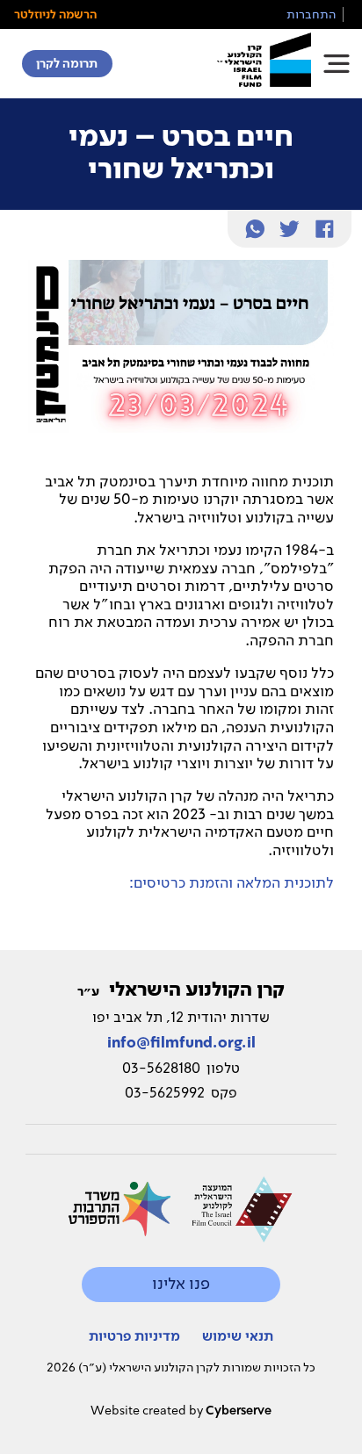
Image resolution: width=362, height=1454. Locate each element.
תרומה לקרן (67, 63)
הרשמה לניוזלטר (55, 14)
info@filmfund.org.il (181, 1042)
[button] (336, 63)
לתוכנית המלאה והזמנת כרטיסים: (231, 882)
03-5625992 (165, 1092)
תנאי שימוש (237, 1336)
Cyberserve (239, 1410)
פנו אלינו (181, 1283)
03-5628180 (161, 1067)
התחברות (311, 14)
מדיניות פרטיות (134, 1336)
